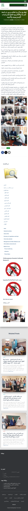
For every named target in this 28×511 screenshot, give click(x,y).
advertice (6, 251)
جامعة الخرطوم (7, 486)
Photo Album (7, 254)
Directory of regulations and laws (11, 236)
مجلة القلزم (6, 190)
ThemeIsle (18, 507)
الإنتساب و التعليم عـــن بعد (18, 497)
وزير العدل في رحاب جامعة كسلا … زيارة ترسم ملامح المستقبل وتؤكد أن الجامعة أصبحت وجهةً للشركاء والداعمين (13, 435)
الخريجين (5, 221)
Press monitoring (8, 248)
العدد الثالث (6, 197)
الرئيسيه (22, 501)
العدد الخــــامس (7, 203)
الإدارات (10, 497)
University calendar (8, 239)
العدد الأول (6, 192)
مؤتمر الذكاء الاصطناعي (15, 501)
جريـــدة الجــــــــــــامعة (8, 187)
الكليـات (16, 494)
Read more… (11, 371)
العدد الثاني (6, 195)
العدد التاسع (6, 213)
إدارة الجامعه (10, 494)
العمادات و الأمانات (23, 494)
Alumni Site (6, 233)
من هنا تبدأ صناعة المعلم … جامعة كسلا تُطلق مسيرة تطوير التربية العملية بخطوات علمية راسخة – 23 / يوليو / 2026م (13, 361)
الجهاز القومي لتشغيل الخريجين (10, 487)
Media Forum (7, 246)
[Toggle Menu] (25, 1)
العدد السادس (7, 205)
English (14, 504)
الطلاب (5, 224)
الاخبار (5, 185)
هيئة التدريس (6, 501)
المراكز (6, 497)
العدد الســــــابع (7, 208)
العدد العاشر (6, 216)
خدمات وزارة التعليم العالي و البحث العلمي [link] (12, 483)
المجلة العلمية (6, 218)
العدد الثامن (6, 211)
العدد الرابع (6, 200)
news (5, 228)
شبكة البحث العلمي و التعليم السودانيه (11, 484)
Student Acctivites (8, 231)
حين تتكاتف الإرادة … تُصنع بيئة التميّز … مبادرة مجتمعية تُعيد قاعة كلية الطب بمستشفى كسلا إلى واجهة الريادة (12, 398)
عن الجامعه (4, 494)
